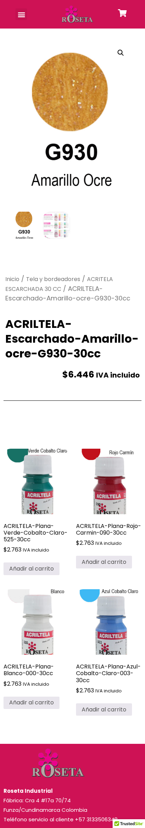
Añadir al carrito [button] (31, 569)
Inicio (12, 279)
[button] (21, 14)
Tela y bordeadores (53, 279)
